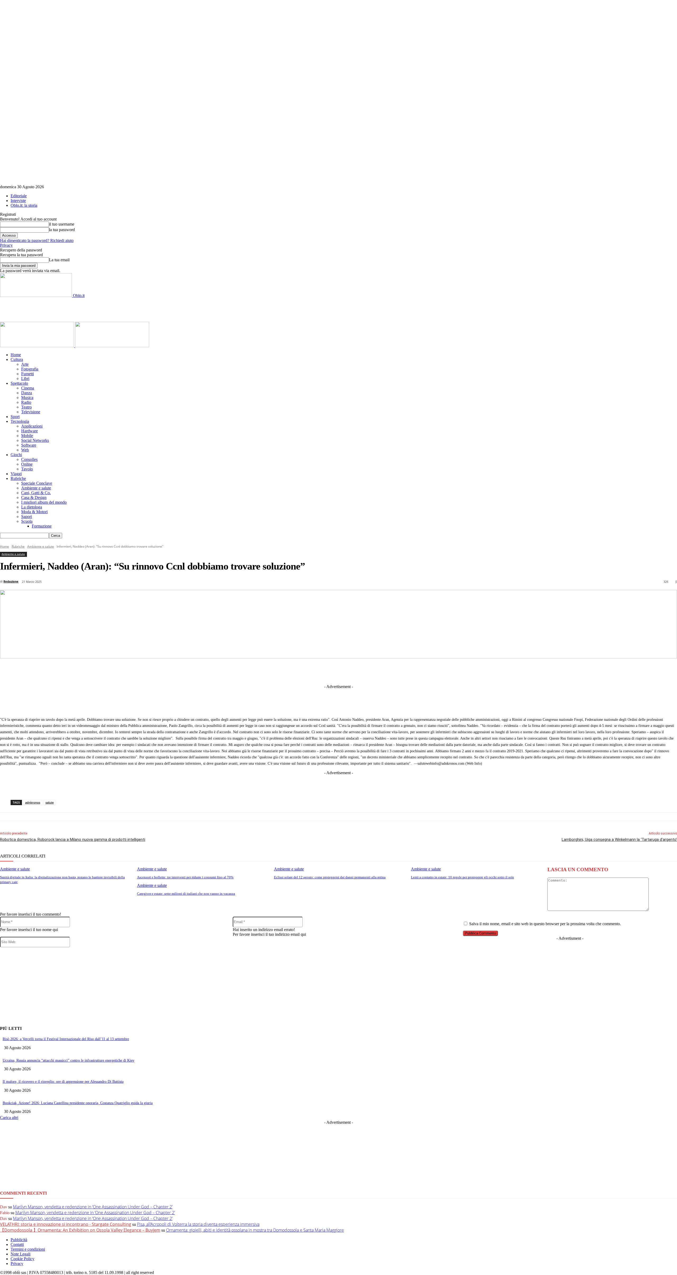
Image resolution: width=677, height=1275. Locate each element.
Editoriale (19, 196)
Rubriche (18, 478)
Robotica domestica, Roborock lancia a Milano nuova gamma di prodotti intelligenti (72, 839)
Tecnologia (20, 421)
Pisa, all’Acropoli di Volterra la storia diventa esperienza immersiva (198, 1224)
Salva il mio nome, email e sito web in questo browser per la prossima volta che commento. (545, 923)
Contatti (17, 1244)
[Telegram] (331, 671)
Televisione (30, 412)
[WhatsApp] (370, 671)
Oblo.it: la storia (24, 205)
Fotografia (29, 369)
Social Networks (35, 440)
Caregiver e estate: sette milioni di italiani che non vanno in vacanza (186, 894)
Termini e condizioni (28, 1249)
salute (49, 802)
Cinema (27, 388)
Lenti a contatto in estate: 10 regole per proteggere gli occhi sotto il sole (462, 877)
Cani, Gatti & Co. (36, 492)
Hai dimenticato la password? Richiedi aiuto (37, 240)
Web (25, 450)
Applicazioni (32, 426)
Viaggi (16, 473)
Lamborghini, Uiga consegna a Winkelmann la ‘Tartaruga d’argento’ (619, 839)
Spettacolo (19, 383)
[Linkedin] (312, 671)
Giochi (16, 454)
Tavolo (27, 469)
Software (28, 445)
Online (27, 464)
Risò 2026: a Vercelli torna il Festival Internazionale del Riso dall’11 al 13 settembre (66, 1039)
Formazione (42, 526)
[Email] (390, 671)
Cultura (17, 359)
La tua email (59, 260)
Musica (27, 397)
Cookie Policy (22, 1258)
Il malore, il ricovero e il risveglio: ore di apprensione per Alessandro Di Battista (63, 1082)
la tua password (62, 229)
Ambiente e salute (36, 488)
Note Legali (20, 1254)
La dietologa (31, 507)
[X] (292, 671)
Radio (26, 402)
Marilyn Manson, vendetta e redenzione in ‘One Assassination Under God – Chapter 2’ (92, 1207)
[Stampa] (409, 671)
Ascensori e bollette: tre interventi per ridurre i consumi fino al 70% (185, 877)
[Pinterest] (350, 671)
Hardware (29, 431)
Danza (26, 393)
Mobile (27, 435)
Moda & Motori (34, 512)
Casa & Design (34, 497)
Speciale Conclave (36, 483)
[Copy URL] (429, 671)
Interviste (18, 200)
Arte (25, 364)
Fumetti (27, 374)
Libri (25, 378)
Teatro (26, 407)
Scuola (27, 521)
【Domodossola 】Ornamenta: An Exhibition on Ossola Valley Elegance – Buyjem (80, 1230)
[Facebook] (272, 671)
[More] (448, 670)
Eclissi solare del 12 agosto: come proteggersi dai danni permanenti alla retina (330, 877)
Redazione (11, 581)
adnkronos (32, 802)
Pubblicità (19, 1239)
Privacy (6, 245)
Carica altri (9, 1117)
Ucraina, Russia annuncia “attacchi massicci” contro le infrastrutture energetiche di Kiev (68, 1060)
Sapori (26, 516)
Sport (15, 416)
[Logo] (37, 345)
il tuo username (61, 224)
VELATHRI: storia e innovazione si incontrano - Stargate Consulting (65, 1224)
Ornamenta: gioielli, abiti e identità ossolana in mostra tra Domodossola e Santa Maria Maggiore (255, 1230)
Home (16, 354)
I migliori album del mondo (44, 502)
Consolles (29, 459)
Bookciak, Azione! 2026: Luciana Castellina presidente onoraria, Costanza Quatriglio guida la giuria (78, 1103)
